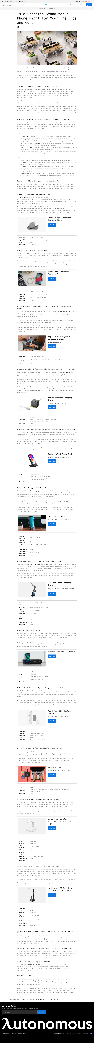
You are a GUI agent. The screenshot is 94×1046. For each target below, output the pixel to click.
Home (11, 999)
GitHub (67, 1033)
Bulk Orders (72, 4)
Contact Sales (80, 4)
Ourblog (16, 999)
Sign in (90, 1)
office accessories (64, 311)
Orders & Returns (79, 1)
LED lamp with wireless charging (38, 564)
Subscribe (41, 1012)
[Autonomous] (6, 5)
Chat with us (86, 1033)
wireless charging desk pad (50, 69)
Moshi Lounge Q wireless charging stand (34, 197)
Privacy (79, 1033)
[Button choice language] (86, 1)
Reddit (74, 1033)
